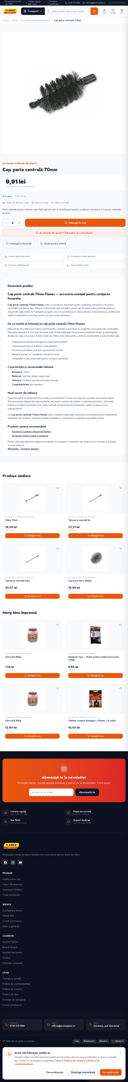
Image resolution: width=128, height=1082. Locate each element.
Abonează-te (87, 792)
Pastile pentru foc (11, 879)
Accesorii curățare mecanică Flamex (31, 431)
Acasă (5, 20)
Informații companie (12, 963)
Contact (6, 957)
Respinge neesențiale (83, 1072)
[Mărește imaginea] (64, 92)
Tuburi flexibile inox (12, 884)
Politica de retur (10, 994)
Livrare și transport (12, 921)
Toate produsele (11, 895)
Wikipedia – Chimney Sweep (23, 449)
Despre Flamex (10, 942)
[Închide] (120, 1052)
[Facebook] (5, 862)
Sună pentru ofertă (55, 243)
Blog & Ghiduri (9, 947)
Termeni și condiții (11, 978)
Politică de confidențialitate (16, 984)
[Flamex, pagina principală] (10, 11)
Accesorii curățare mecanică (35, 20)
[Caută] (94, 11)
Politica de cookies (74, 1060)
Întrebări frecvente (12, 952)
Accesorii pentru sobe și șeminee (30, 435)
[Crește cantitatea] (19, 222)
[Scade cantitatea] (6, 222)
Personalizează (54, 1072)
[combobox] (68, 11)
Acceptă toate (110, 1072)
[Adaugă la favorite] (57, 488)
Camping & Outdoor (12, 889)
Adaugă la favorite (21, 243)
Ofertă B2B (8, 915)
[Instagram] (13, 862)
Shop (15, 20)
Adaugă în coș (77, 222)
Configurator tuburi (12, 910)
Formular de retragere (13, 999)
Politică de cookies (12, 989)
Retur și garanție (10, 926)
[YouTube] (20, 862)
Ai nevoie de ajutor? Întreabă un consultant (66, 232)
